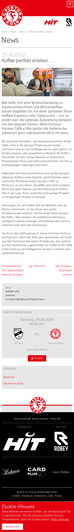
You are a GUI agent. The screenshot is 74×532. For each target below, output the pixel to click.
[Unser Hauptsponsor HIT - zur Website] (51, 22)
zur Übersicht (37, 266)
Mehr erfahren (60, 519)
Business (9, 377)
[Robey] (61, 441)
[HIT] (24, 441)
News (22, 32)
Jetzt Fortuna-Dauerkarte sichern (63, 270)
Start (4, 32)
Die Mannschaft (13, 383)
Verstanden (12, 526)
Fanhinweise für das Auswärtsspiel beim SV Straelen (13, 270)
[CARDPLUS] (18, 472)
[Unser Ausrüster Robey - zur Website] (69, 23)
